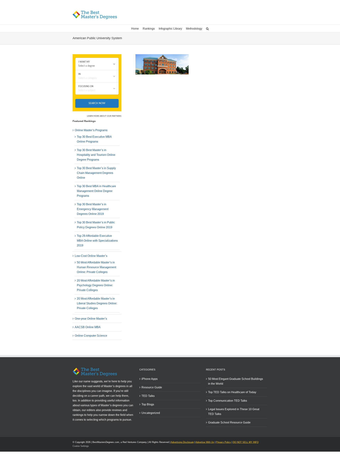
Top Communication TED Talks (227, 400)
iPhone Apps (149, 378)
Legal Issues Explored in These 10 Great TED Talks (233, 411)
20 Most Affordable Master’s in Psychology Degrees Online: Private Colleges (96, 285)
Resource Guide (151, 387)
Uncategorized (150, 412)
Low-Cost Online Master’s (91, 255)
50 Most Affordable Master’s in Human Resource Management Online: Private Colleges (96, 267)
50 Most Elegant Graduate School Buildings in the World (235, 381)
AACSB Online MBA (88, 327)
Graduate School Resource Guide (229, 422)
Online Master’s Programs (91, 130)
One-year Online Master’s (91, 318)
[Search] (207, 28)
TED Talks (148, 395)
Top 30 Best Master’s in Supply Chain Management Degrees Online (96, 173)
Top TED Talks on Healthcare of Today (232, 392)
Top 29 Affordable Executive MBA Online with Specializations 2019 (97, 240)
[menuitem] (137, 28)
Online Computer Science (91, 335)
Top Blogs (147, 404)
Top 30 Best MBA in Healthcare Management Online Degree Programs (96, 191)
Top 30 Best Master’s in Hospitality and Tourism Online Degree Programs (96, 155)
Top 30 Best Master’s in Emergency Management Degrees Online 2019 (92, 209)
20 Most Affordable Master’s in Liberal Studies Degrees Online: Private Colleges (97, 303)
